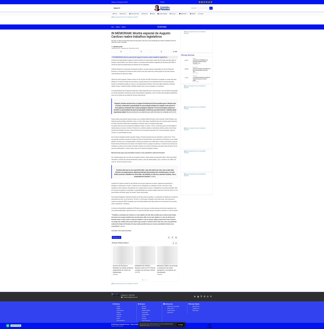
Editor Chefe (170, 308)
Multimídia (183, 13)
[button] (143, 280)
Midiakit (193, 13)
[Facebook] (211, 2)
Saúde (118, 306)
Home (115, 13)
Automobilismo (121, 320)
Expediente (170, 312)
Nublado (116, 8)
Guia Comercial (146, 320)
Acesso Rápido (194, 304)
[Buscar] (211, 8)
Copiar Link (117, 237)
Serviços (173, 13)
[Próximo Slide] (176, 243)
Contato (201, 13)
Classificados (145, 314)
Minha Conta (196, 306)
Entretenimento (134, 13)
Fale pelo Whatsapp (15, 325)
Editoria (118, 27)
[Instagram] (207, 2)
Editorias (123, 13)
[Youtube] (202, 2)
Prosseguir (180, 324)
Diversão (119, 314)
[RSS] (199, 2)
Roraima (162, 27)
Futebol (119, 312)
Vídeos (153, 13)
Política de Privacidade (173, 306)
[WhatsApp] (7, 325)
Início (112, 27)
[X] (204, 2)
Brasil (118, 318)
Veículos (144, 318)
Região (118, 308)
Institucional (169, 304)
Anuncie (144, 306)
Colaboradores (171, 310)
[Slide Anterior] (173, 243)
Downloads (145, 312)
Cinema (119, 316)
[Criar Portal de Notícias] (210, 326)
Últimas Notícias (187, 55)
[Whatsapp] (209, 2)
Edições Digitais (163, 13)
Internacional (120, 310)
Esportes (145, 13)
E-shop (144, 316)
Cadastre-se (196, 308)
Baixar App (195, 310)
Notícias (124, 27)
